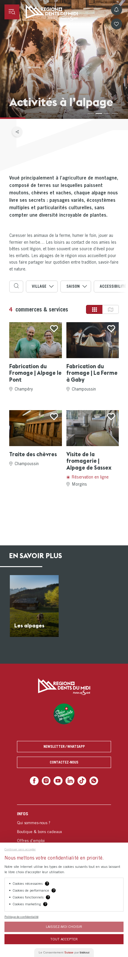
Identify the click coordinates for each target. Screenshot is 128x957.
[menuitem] (64, 834)
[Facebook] (37, 780)
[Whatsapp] (91, 780)
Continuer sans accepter (20, 849)
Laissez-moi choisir (64, 926)
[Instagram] (48, 780)
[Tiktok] (81, 780)
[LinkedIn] (69, 780)
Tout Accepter (64, 939)
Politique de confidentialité (21, 916)
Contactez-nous (64, 762)
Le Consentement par (64, 952)
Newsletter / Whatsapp (64, 746)
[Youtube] (58, 780)
